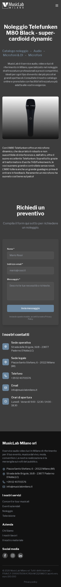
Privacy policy (30, 582)
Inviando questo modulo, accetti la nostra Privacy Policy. (30, 318)
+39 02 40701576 (21, 378)
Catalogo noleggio (15, 51)
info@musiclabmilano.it (24, 390)
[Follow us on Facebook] (5, 555)
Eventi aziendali (11, 506)
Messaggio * (13, 279)
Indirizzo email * (15, 264)
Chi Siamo (7, 530)
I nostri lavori (9, 535)
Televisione (8, 515)
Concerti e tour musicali (15, 501)
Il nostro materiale (12, 540)
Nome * (10, 249)
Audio (37, 51)
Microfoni (35, 55)
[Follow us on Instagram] (12, 555)
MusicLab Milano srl (19, 443)
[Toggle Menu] (57, 5)
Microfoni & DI (13, 55)
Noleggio (7, 511)
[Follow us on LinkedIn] (20, 555)
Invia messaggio (30, 308)
